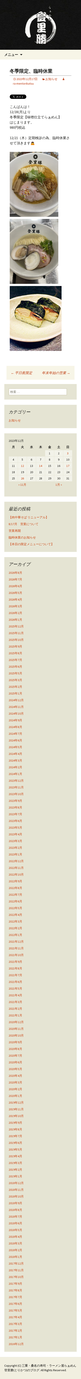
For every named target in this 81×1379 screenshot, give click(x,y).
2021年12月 (16, 941)
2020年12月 (16, 1022)
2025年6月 (15, 667)
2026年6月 (15, 586)
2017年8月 (15, 1290)
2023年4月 (15, 834)
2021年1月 (15, 1015)
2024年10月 (16, 713)
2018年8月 (15, 1210)
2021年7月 (15, 975)
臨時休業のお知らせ (22, 537)
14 (40, 466)
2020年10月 (16, 1035)
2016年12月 (16, 1344)
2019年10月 (16, 1116)
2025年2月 (15, 687)
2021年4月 (15, 995)
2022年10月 (16, 874)
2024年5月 (15, 747)
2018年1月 (15, 1257)
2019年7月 (15, 1136)
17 (67, 466)
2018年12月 (16, 1183)
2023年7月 (15, 814)
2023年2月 (15, 848)
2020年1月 (15, 1096)
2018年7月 (15, 1216)
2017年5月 (15, 1310)
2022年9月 (15, 881)
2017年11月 (16, 1270)
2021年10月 (16, 955)
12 (22, 466)
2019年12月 (16, 1102)
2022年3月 (15, 921)
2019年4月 (15, 1156)
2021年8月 (15, 968)
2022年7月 (15, 895)
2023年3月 (15, 841)
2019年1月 (15, 1176)
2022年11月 (16, 868)
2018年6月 (15, 1223)
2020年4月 (15, 1076)
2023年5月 (15, 827)
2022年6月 (15, 901)
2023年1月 (15, 854)
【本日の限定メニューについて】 (31, 544)
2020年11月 (16, 1029)
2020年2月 (15, 1089)
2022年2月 (15, 928)
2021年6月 (15, 982)
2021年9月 (15, 962)
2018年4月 (15, 1237)
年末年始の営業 (56, 373)
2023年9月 (15, 801)
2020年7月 (15, 1056)
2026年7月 (15, 579)
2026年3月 (15, 606)
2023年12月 (16, 781)
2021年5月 (15, 988)
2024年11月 (16, 707)
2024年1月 (15, 774)
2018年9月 (15, 1203)
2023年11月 (16, 787)
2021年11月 (16, 948)
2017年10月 (16, 1277)
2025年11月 (16, 633)
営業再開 (15, 531)
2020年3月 (15, 1082)
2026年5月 (15, 593)
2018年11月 (16, 1190)
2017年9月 (15, 1284)
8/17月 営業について (23, 524)
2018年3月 (15, 1243)
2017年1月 (15, 1337)
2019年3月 (15, 1163)
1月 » (59, 485)
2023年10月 (16, 794)
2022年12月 (16, 861)
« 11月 (22, 485)
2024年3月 (15, 760)
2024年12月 (16, 700)
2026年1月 (15, 620)
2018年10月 (16, 1196)
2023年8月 (15, 807)
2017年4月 (15, 1317)
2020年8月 (15, 1049)
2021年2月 (15, 1009)
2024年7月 (15, 734)
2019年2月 (15, 1170)
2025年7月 (15, 660)
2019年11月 (16, 1109)
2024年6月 (15, 740)
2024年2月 (15, 767)
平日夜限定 (21, 373)
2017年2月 (15, 1330)
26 (22, 478)
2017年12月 (16, 1263)
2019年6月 (15, 1143)
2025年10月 (16, 640)
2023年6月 (15, 821)
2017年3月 (15, 1324)
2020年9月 (15, 1042)
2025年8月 (15, 653)
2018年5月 (15, 1230)
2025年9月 (15, 646)
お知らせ (51, 79)
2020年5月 (15, 1069)
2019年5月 (15, 1149)
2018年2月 (15, 1250)
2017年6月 (15, 1304)
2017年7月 (15, 1297)
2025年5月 (15, 673)
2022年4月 (15, 915)
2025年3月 (15, 680)
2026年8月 (15, 573)
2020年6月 (15, 1062)
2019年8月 (15, 1129)
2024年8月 (15, 727)
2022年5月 (15, 908)
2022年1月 (15, 935)
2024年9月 (15, 720)
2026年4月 (15, 599)
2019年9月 (15, 1123)
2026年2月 (15, 613)
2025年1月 (15, 693)
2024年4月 (15, 754)
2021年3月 (15, 1002)
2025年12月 (16, 626)
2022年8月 (15, 888)
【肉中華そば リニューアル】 (29, 517)
